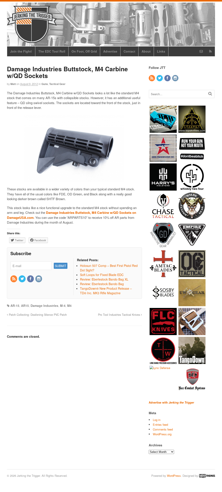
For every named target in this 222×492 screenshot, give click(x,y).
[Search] (210, 93)
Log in (156, 420)
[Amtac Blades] (163, 275)
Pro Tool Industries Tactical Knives (119, 315)
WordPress (174, 476)
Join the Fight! (21, 51)
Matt (13, 84)
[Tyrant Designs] (163, 130)
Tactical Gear (57, 84)
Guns (44, 84)
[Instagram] (39, 279)
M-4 (62, 305)
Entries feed (160, 424)
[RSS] (14, 279)
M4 (69, 305)
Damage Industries (44, 305)
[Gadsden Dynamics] (163, 246)
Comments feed (163, 429)
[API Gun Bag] (163, 159)
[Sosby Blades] (163, 304)
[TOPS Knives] (192, 130)
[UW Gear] (192, 304)
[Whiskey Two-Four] (192, 188)
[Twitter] (22, 279)
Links (161, 51)
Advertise (110, 51)
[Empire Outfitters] (192, 246)
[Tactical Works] (163, 362)
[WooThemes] (207, 476)
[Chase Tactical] (163, 217)
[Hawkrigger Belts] (192, 333)
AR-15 (14, 305)
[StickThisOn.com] (192, 159)
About (146, 51)
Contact (129, 51)
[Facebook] (30, 279)
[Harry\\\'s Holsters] (163, 188)
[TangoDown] (192, 362)
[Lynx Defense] (160, 368)
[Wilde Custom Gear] (192, 217)
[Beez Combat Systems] (192, 391)
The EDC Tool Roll (51, 51)
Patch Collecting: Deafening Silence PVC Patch (37, 315)
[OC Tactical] (192, 275)
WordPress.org (162, 434)
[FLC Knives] (163, 333)
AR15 (25, 305)
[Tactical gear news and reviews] (32, 40)
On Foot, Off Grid (84, 51)
